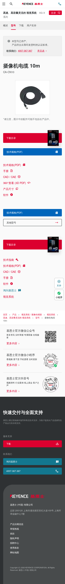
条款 (12, 533)
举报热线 (14, 528)
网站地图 (14, 552)
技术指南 (8, 260)
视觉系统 (8, 296)
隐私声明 (14, 538)
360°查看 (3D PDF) (14, 183)
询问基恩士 (10, 290)
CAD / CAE (9, 177)
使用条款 (14, 547)
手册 (6, 171)
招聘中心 (14, 542)
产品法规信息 (16, 524)
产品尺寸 (8, 189)
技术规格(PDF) (12, 165)
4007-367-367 (13, 470)
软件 (6, 195)
